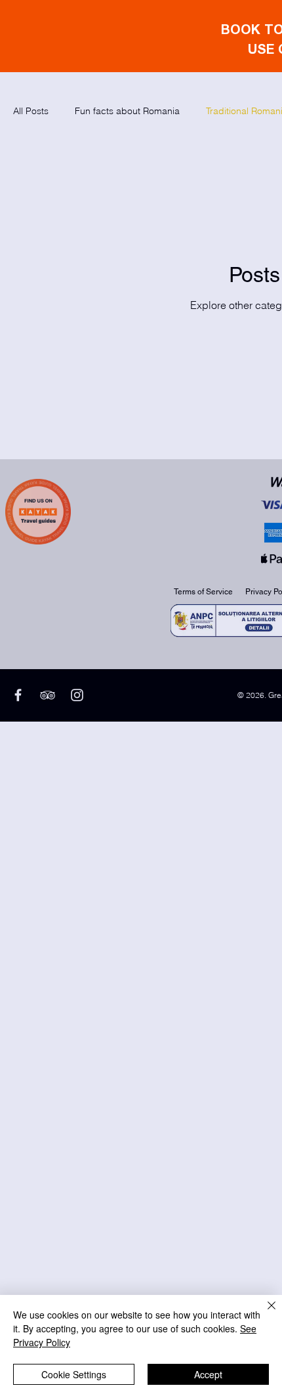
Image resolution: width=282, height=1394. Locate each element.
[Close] (263, 1313)
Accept (208, 1374)
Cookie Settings (73, 1374)
